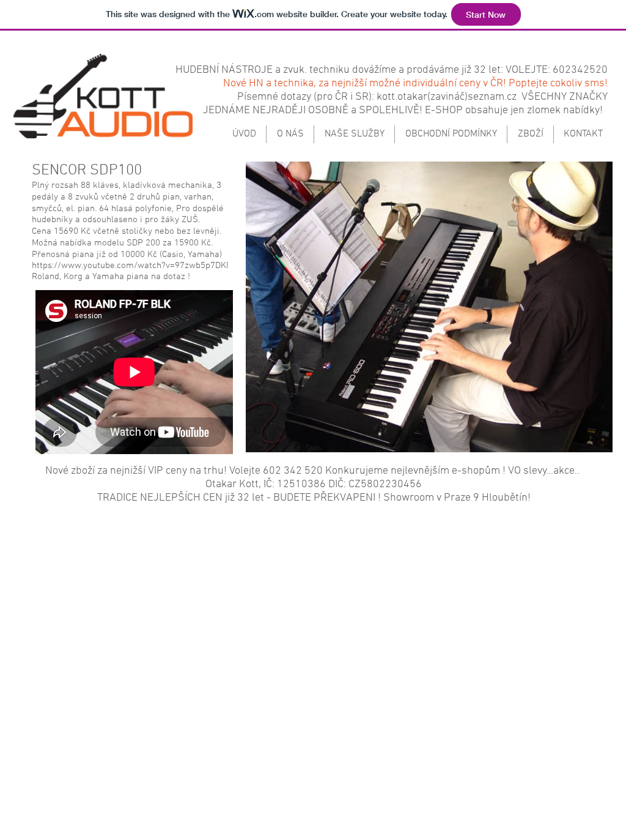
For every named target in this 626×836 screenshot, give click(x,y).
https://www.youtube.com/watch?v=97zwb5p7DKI (130, 265)
